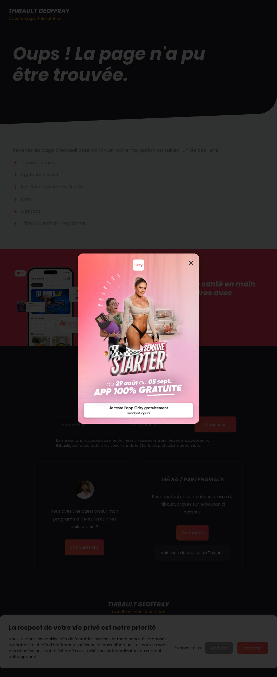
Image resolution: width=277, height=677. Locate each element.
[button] (191, 263)
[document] (138, 338)
